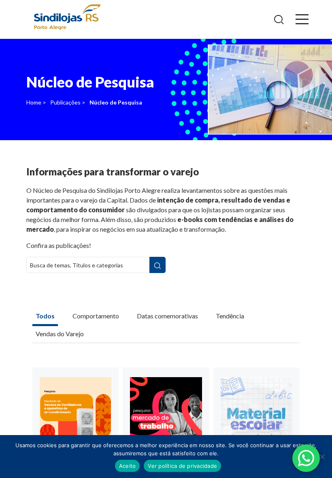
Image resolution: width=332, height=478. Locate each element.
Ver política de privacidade (182, 466)
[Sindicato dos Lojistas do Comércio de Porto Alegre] (66, 17)
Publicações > (67, 102)
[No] (322, 456)
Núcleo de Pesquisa (115, 102)
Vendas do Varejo (60, 333)
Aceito (127, 466)
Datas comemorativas (167, 316)
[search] (157, 265)
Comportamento (95, 316)
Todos (45, 316)
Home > (36, 102)
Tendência (230, 316)
